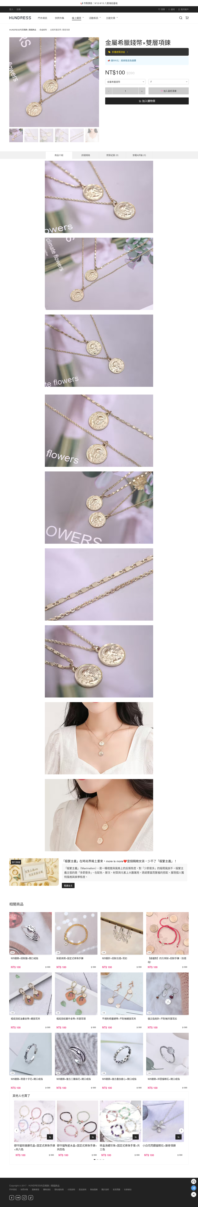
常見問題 (116, 1189)
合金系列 (43, 29)
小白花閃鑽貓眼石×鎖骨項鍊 (159, 1145)
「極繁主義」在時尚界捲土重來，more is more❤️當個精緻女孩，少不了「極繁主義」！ (119, 861)
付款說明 (71, 1189)
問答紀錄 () (112, 155)
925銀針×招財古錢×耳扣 (114, 958)
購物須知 (47, 1189)
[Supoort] (193, 1181)
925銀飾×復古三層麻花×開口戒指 (73, 1078)
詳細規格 (85, 155)
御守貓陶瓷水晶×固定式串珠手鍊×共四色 (77, 1147)
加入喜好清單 (169, 90)
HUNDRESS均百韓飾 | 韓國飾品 (22, 29)
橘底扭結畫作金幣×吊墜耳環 (71, 1018)
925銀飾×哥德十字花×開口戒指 (27, 1078)
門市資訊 (13, 1189)
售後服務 (94, 1189)
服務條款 (35, 1189)
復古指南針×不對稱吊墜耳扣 (162, 1018)
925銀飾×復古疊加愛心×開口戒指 (119, 1078)
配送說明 (82, 1189)
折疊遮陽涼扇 (119, 51)
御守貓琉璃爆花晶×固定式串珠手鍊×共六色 (34, 1147)
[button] (14, 82)
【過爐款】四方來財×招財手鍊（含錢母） (167, 960)
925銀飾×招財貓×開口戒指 (24, 958)
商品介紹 (59, 155)
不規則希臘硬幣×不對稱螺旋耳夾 (119, 1018)
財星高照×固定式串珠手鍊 (69, 958)
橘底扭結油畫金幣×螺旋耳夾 (25, 1018)
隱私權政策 (59, 1189)
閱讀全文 (68, 885)
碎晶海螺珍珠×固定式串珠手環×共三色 (120, 1147)
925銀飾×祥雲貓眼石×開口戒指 (164, 1078)
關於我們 (105, 1189)
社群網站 (127, 1189)
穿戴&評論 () (139, 155)
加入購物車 (148, 101)
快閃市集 (24, 1189)
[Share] (193, 1187)
